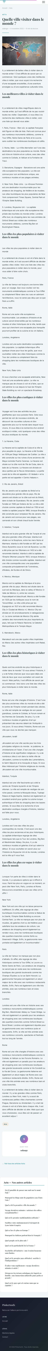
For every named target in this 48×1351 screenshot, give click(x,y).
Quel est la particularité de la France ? (20, 1245)
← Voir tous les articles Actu (13, 1163)
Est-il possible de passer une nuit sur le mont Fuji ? (23, 1191)
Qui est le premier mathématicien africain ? (22, 1218)
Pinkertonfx (8, 1304)
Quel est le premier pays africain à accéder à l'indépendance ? (23, 1259)
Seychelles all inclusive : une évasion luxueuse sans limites (23, 1252)
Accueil (4, 8)
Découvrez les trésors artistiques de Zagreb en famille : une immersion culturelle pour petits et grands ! (24, 1275)
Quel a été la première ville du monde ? (20, 1205)
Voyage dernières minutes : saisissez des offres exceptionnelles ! (23, 1211)
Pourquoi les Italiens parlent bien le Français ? (23, 1235)
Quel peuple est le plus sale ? (16, 1240)
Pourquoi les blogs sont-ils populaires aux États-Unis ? (24, 1199)
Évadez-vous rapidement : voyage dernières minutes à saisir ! (22, 1267)
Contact (5, 1337)
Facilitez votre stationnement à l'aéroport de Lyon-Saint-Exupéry (22, 1224)
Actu (10, 8)
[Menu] (43, 2)
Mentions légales (8, 1333)
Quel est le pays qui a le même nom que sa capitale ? (21, 1284)
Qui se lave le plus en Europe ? (17, 1230)
